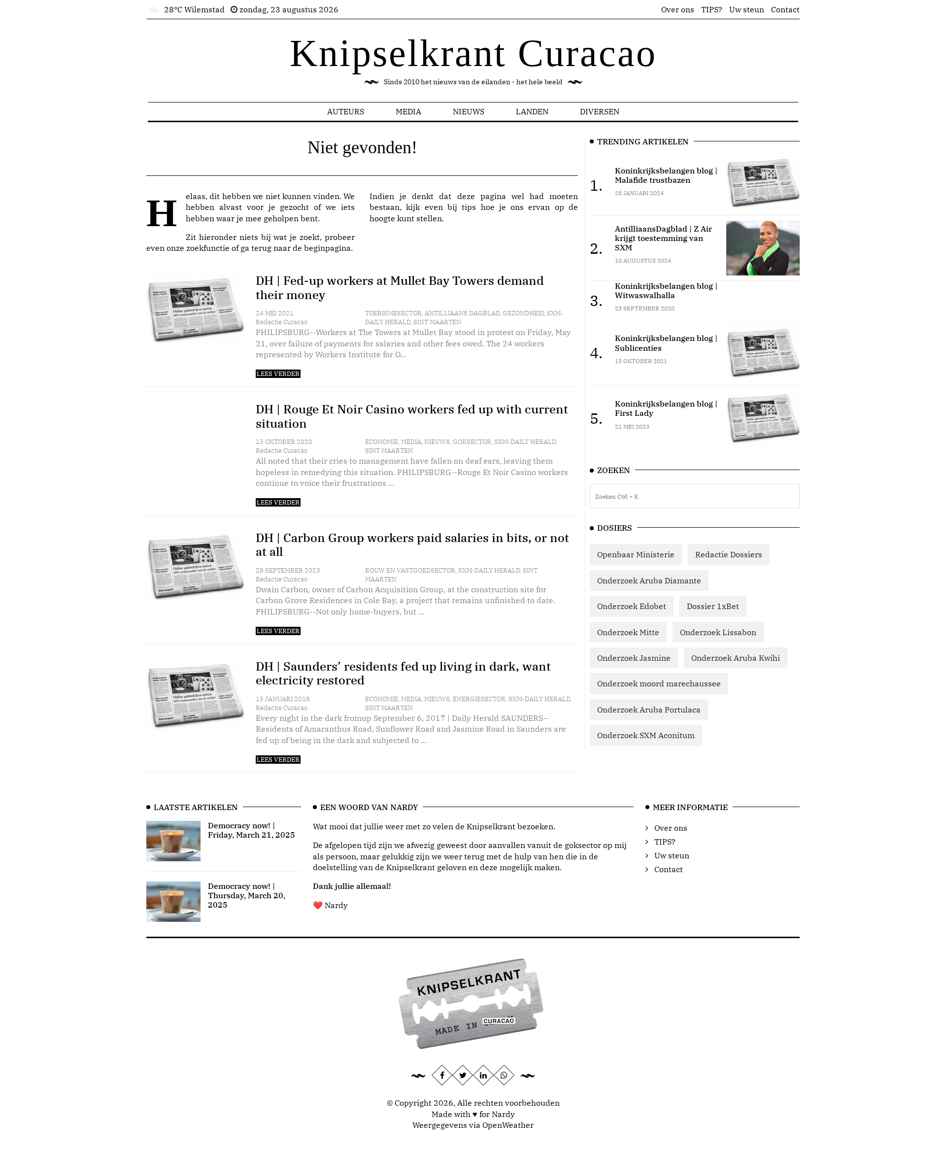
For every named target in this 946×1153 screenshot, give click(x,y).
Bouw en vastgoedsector (410, 570)
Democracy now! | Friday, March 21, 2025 (251, 830)
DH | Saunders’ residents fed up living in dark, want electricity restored (403, 673)
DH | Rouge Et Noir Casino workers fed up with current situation (412, 416)
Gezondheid (523, 313)
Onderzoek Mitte (628, 632)
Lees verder (278, 374)
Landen (532, 111)
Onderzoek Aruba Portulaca (649, 709)
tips (469, 207)
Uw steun (746, 9)
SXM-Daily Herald (525, 442)
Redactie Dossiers (728, 554)
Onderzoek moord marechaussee (659, 683)
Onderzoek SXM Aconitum (646, 735)
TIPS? (711, 9)
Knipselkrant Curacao (473, 53)
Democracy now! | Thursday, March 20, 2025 (246, 895)
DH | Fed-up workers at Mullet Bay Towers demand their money (400, 287)
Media (408, 111)
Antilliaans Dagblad (462, 313)
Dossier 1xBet (713, 606)
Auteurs (345, 111)
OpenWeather (508, 1125)
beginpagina (327, 248)
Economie (381, 442)
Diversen (599, 111)
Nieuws (468, 111)
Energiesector (479, 699)
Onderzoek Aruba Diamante (649, 580)
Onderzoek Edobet (631, 606)
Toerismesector (393, 313)
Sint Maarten (437, 322)
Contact (785, 9)
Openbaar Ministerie (636, 554)
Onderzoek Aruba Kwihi (735, 658)
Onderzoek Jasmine (634, 658)
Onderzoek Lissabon (718, 632)
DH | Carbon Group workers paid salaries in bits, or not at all (412, 545)
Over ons (677, 9)
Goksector (472, 442)
